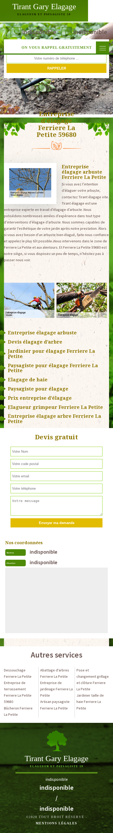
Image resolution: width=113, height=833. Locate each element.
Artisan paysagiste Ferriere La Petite (55, 704)
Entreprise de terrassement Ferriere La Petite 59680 (18, 692)
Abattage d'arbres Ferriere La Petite (54, 673)
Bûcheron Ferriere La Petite (18, 711)
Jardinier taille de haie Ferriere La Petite (90, 701)
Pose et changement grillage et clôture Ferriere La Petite (92, 679)
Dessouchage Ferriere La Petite (18, 673)
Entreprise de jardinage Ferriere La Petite (56, 689)
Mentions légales (56, 823)
